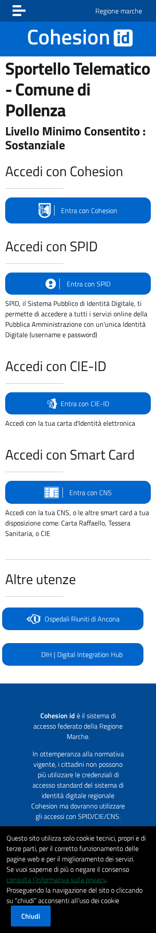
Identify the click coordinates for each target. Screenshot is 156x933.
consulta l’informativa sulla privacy (56, 879)
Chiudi (30, 916)
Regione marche (118, 11)
